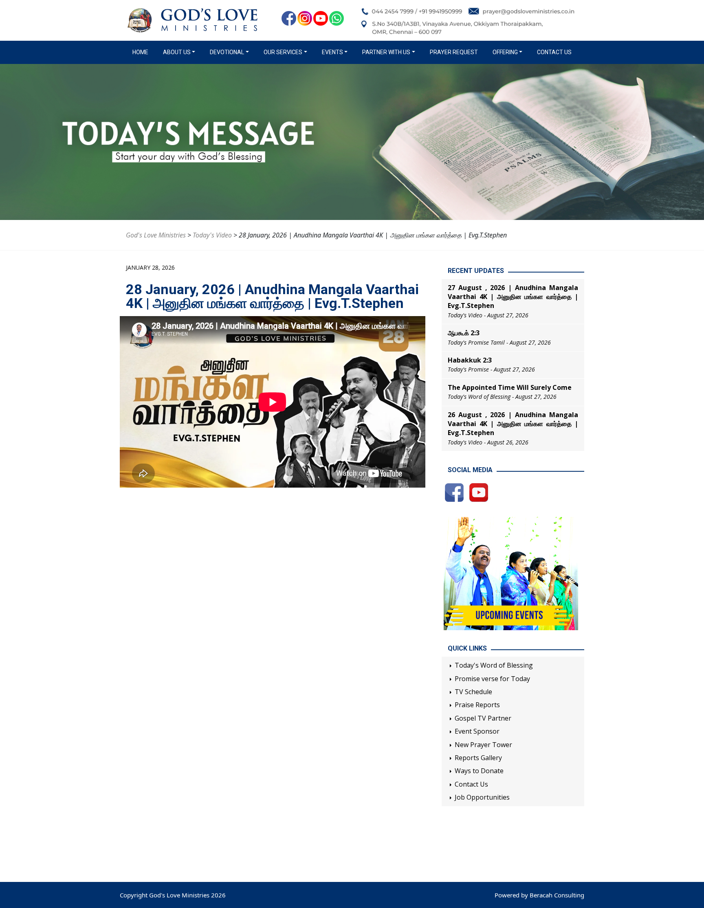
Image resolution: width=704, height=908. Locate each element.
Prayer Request (454, 52)
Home (142, 52)
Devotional (227, 52)
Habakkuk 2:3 (470, 360)
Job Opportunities (482, 797)
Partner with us (386, 52)
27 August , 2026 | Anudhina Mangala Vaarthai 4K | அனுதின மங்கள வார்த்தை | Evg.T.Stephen (513, 296)
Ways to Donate (479, 770)
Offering (505, 52)
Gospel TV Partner (483, 718)
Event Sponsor (477, 731)
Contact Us (554, 52)
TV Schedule (473, 691)
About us (177, 52)
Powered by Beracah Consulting (539, 895)
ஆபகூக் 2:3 (464, 332)
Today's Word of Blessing (494, 665)
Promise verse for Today (492, 678)
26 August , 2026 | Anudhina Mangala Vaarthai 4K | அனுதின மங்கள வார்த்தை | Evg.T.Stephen (513, 424)
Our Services (283, 52)
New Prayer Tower (483, 744)
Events (332, 52)
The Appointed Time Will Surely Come (510, 387)
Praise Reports (477, 704)
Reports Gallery (478, 757)
